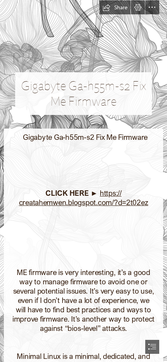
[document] (83, 181)
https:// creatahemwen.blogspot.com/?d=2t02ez (83, 197)
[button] (114, 7)
